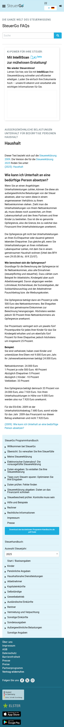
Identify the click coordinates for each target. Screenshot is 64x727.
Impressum (13, 517)
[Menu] (4, 6)
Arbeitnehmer (14, 581)
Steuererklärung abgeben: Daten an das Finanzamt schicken (28, 491)
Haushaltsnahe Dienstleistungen (25, 576)
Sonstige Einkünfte (17, 617)
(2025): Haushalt (14, 166)
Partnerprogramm (12, 668)
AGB (4, 649)
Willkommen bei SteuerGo (21, 446)
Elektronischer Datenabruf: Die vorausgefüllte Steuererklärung (24, 463)
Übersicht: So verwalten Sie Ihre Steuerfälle (30, 451)
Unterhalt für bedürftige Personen (30, 133)
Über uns (7, 641)
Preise (6, 664)
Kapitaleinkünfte (16, 586)
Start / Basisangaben (19, 560)
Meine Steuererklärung (19, 456)
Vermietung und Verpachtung (23, 612)
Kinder (10, 566)
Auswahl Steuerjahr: (16, 548)
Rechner (11, 507)
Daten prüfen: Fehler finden (22, 484)
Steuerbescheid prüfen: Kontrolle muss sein (31, 497)
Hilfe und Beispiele (17, 502)
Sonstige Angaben (17, 632)
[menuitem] (50, 8)
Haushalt (11, 137)
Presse (11, 522)
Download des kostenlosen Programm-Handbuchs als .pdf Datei (32, 530)
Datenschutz (9, 653)
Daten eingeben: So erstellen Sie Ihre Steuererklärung (27, 470)
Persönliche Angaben (18, 571)
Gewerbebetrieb (15, 596)
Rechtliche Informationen (21, 512)
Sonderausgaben (16, 622)
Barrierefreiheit (11, 656)
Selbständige (14, 591)
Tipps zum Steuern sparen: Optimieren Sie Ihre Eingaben (30, 478)
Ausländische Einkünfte (20, 601)
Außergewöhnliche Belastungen (28, 129)
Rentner (11, 607)
